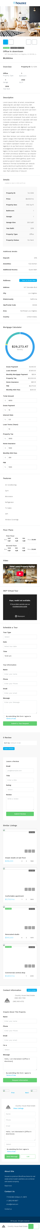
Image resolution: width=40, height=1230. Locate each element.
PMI (4, 463)
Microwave (9, 496)
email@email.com (12, 1204)
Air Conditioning (10, 485)
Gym (7, 491)
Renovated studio (12, 934)
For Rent (13, 47)
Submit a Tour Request (20, 723)
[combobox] (20, 637)
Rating (8, 785)
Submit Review (20, 814)
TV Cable (8, 508)
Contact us (8, 1209)
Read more (8, 1186)
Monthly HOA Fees (10, 453)
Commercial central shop (15, 973)
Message (6, 698)
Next (27, 1093)
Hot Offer (21, 47)
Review (9, 795)
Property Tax (8, 434)
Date (5, 642)
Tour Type (7, 632)
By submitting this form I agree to (18, 717)
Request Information (20, 1080)
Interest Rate (8, 415)
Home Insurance (9, 444)
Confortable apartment (14, 896)
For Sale (31, 832)
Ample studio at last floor (15, 858)
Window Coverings (11, 520)
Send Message (12, 1156)
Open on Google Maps (29, 280)
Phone (5, 679)
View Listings (32, 990)
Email (5, 689)
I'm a (5, 1045)
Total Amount (8, 396)
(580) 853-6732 (18, 1001)
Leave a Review (8, 748)
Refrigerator (9, 502)
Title (8, 776)
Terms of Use (11, 718)
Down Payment (9, 405)
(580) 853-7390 (20, 998)
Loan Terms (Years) (10, 424)
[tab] (5, 42)
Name (5, 670)
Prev (13, 1093)
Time (5, 651)
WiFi (6, 514)
